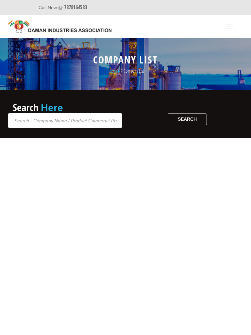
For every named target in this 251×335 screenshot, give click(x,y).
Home (114, 71)
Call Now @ (63, 7)
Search (187, 119)
